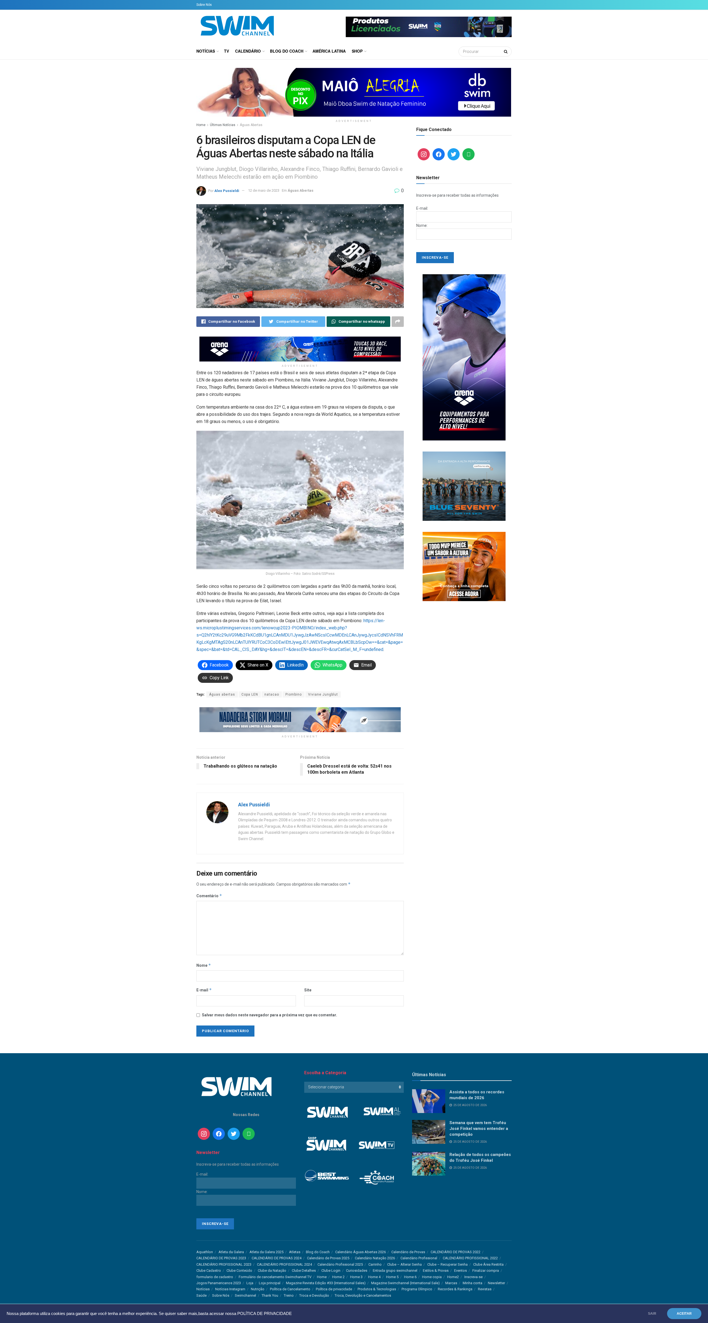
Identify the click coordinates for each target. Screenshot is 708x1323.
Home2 (453, 1277)
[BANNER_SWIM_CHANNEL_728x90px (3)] (300, 348)
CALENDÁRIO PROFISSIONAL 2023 (223, 1264)
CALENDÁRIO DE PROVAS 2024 (276, 1258)
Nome (203, 965)
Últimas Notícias (222, 125)
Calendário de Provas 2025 (328, 1258)
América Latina (329, 51)
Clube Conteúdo (239, 1270)
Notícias (205, 51)
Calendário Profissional (418, 1258)
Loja (249, 1283)
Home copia (432, 1277)
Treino (289, 1295)
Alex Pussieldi (226, 190)
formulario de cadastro (214, 1277)
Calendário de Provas (408, 1252)
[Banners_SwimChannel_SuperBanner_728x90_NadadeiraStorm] (300, 719)
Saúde (201, 1295)
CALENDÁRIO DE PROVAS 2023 (221, 1258)
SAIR (652, 1314)
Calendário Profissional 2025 (340, 1264)
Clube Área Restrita (488, 1264)
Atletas (294, 1252)
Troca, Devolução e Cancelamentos (363, 1295)
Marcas (451, 1283)
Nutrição (257, 1289)
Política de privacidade (334, 1289)
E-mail (204, 990)
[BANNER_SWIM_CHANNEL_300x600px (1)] (464, 357)
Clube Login (330, 1270)
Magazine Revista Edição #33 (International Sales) (326, 1283)
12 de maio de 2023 (263, 190)
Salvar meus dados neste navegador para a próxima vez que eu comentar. (269, 1015)
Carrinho (375, 1264)
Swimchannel (245, 1295)
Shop (357, 51)
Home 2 (338, 1277)
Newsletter (496, 1283)
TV (226, 51)
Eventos (460, 1270)
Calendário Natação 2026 (375, 1258)
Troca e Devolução (314, 1295)
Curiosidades (356, 1270)
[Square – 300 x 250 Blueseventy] (464, 486)
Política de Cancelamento (290, 1289)
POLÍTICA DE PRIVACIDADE (264, 1313)
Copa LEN (249, 694)
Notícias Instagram (230, 1289)
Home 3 (356, 1277)
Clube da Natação (272, 1270)
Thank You (270, 1295)
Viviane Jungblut (323, 694)
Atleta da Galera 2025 (266, 1252)
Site (307, 990)
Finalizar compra (485, 1270)
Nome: (422, 225)
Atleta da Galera (231, 1252)
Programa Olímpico (417, 1289)
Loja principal (269, 1283)
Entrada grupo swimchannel (395, 1270)
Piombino (293, 694)
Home (200, 125)
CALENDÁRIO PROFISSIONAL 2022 (470, 1258)
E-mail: (422, 208)
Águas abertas (222, 694)
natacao (271, 694)
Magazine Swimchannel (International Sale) (405, 1283)
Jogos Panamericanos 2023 (218, 1283)
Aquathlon (204, 1252)
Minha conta (472, 1283)
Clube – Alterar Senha (404, 1264)
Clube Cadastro (208, 1270)
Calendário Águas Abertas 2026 (360, 1252)
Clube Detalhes (304, 1270)
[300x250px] (464, 566)
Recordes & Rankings (455, 1289)
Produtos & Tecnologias (377, 1289)
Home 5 (392, 1277)
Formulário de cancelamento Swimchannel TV (275, 1277)
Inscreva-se (473, 1277)
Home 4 (374, 1277)
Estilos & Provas (436, 1270)
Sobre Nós (204, 5)
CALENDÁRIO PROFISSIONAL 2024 (284, 1264)
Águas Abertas (251, 125)
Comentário (209, 895)
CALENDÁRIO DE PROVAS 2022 (455, 1252)
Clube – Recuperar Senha (447, 1264)
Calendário (248, 51)
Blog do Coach (286, 51)
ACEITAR (684, 1314)
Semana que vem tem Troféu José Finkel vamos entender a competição (478, 1128)
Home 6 (410, 1277)
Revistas (484, 1289)
